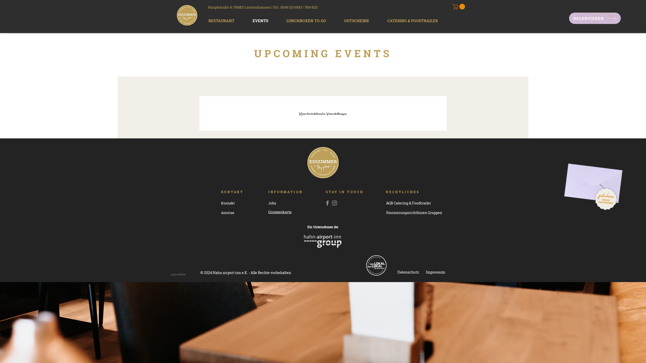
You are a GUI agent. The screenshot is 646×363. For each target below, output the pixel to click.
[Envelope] (593, 175)
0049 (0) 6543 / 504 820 (299, 7)
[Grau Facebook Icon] (327, 203)
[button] (221, 21)
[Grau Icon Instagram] (334, 203)
